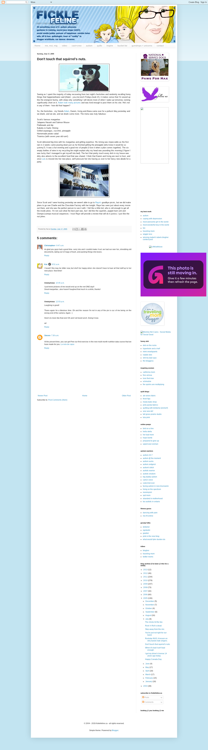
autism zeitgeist (149, 464)
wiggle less (147, 234)
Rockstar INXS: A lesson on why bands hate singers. (156, 639)
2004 (145, 686)
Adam (66, 111)
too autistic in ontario (151, 502)
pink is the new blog (151, 536)
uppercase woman (150, 444)
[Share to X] (79, 229)
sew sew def (148, 411)
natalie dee (147, 355)
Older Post (126, 396)
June (147, 664)
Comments (148, 702)
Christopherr (49, 245)
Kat (45, 264)
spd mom (146, 495)
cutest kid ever (149, 483)
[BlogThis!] (76, 229)
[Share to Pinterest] (85, 229)
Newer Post (42, 396)
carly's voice (148, 480)
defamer (146, 527)
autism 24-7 (148, 455)
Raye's (98, 202)
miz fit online (148, 516)
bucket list (122, 45)
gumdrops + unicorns (142, 45)
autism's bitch (148, 467)
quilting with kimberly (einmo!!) (155, 408)
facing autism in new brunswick (156, 486)
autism (89, 45)
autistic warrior (149, 471)
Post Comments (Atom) (57, 400)
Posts (146, 697)
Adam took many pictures (69, 102)
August (148, 615)
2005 (145, 598)
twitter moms (148, 557)
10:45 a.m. (60, 283)
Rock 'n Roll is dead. (153, 626)
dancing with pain (150, 513)
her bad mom (148, 435)
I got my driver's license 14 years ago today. (156, 654)
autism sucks (148, 461)
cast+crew (76, 45)
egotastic (146, 530)
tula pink (146, 417)
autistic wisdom (149, 474)
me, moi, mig (51, 45)
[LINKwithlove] (155, 247)
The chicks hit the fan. (154, 622)
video (64, 45)
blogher (146, 550)
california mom (149, 372)
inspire (110, 45)
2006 (145, 594)
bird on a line (148, 428)
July (147, 619)
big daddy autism (150, 477)
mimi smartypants (150, 352)
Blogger (115, 730)
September (150, 612)
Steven (47, 335)
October (148, 608)
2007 (145, 591)
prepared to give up (151, 441)
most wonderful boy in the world (156, 225)
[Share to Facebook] (82, 229)
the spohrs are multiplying (153, 384)
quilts (99, 45)
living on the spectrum (152, 489)
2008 (145, 587)
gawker (146, 533)
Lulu (44, 159)
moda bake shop (150, 402)
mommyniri (147, 492)
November (150, 605)
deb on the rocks (150, 345)
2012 (145, 573)
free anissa (147, 375)
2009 (145, 584)
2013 (145, 570)
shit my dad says (150, 358)
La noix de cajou (67, 344)
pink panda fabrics (150, 405)
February (149, 678)
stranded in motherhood (153, 498)
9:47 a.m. (60, 245)
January (149, 681)
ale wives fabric (149, 396)
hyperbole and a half (151, 348)
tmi (144, 228)
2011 (145, 577)
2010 (145, 580)
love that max (148, 378)
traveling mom (149, 231)
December (150, 601)
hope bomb (147, 438)
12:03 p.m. (60, 302)
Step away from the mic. (155, 629)
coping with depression (152, 219)
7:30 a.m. (55, 335)
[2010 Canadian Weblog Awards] (173, 296)
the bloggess (148, 361)
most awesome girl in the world (155, 222)
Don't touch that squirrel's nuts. (157, 644)
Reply (46, 256)
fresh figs (146, 399)
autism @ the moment (152, 458)
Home (37, 45)
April (147, 671)
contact (160, 45)
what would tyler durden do (154, 539)
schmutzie (147, 381)
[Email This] (73, 229)
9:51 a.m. (56, 264)
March (148, 674)
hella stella (147, 431)
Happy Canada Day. (153, 659)
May (147, 667)
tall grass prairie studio (152, 414)
